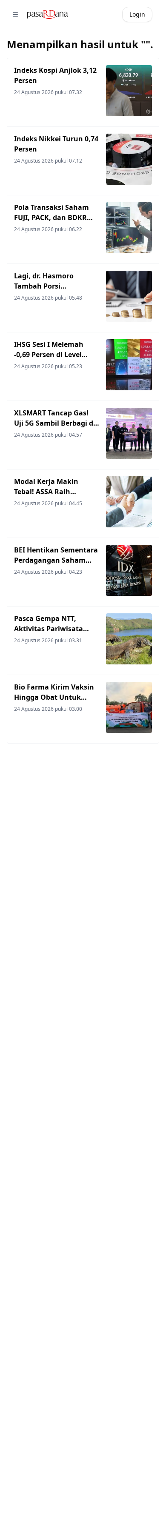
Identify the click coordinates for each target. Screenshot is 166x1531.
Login (137, 14)
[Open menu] (15, 14)
